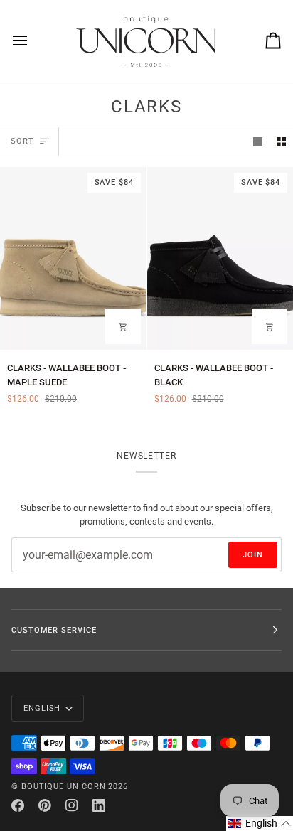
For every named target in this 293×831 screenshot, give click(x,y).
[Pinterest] (44, 805)
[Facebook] (17, 805)
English (41, 708)
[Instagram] (71, 805)
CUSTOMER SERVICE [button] (54, 630)
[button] (259, 823)
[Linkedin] (98, 805)
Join (253, 554)
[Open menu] (32, 41)
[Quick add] (123, 326)
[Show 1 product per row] (258, 141)
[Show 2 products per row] (281, 141)
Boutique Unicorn (63, 786)
